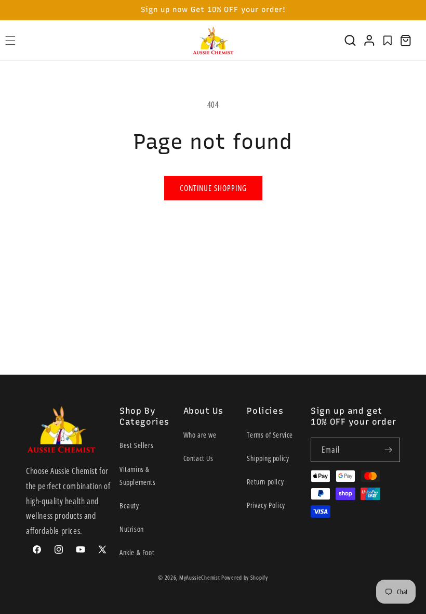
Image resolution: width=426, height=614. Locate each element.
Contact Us (198, 458)
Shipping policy (268, 458)
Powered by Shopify (244, 577)
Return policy (265, 482)
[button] (350, 40)
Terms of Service (270, 435)
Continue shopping (213, 188)
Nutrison (131, 529)
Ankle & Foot (136, 552)
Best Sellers (136, 445)
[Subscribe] (388, 450)
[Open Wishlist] (387, 40)
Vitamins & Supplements (137, 475)
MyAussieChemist (200, 577)
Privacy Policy (266, 505)
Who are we (200, 435)
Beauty (129, 505)
